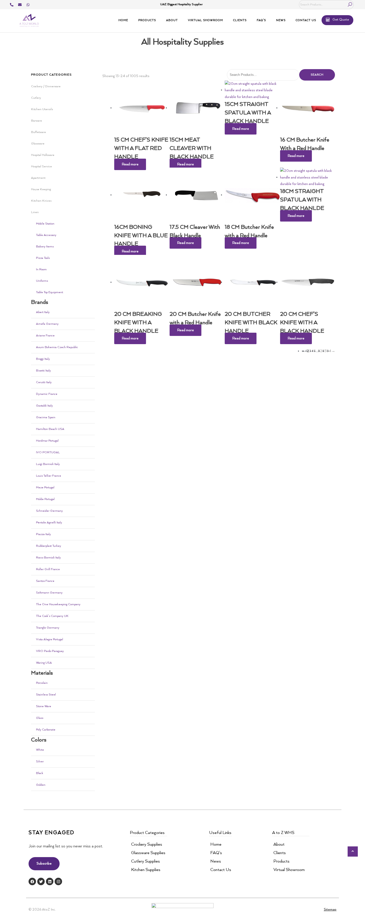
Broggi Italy (43, 359)
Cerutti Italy (44, 382)
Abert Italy (43, 312)
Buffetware (38, 132)
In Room (41, 269)
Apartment (38, 178)
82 (320, 351)
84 (329, 351)
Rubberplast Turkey (48, 546)
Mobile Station (45, 224)
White (40, 750)
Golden (40, 785)
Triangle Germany (47, 628)
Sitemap (330, 910)
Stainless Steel (46, 694)
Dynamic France (46, 394)
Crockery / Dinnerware (46, 86)
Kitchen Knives (41, 201)
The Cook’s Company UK (52, 616)
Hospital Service (41, 166)
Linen (35, 212)
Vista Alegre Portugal (49, 639)
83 (324, 351)
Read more (130, 164)
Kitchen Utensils (42, 109)
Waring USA (44, 663)
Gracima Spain (45, 417)
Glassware (37, 143)
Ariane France (45, 335)
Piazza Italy (43, 534)
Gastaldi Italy (44, 406)
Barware (36, 121)
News (281, 20)
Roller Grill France (48, 569)
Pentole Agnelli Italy (49, 522)
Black (39, 773)
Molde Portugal (45, 499)
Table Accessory (46, 235)
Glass (39, 718)
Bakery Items (45, 246)
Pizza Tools (43, 258)
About (172, 20)
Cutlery (36, 98)
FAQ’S (261, 20)
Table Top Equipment (49, 292)
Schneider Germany (49, 511)
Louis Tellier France (48, 476)
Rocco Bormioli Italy (48, 557)
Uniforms (42, 281)
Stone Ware (43, 706)
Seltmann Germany (49, 593)
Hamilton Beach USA (50, 429)
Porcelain (42, 683)
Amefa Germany (47, 324)
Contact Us (306, 20)
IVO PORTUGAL (48, 452)
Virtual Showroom (205, 20)
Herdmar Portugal (47, 441)
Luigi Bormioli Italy (48, 464)
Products (147, 20)
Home (123, 20)
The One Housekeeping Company (58, 604)
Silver (40, 761)
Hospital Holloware (42, 155)
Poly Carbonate (45, 730)
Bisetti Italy (43, 370)
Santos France (45, 581)
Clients (240, 20)
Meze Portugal (45, 487)
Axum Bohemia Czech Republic (57, 347)
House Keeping (41, 189)
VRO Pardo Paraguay (50, 651)
